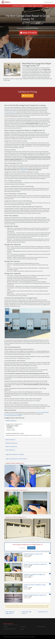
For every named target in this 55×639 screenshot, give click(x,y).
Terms (28, 636)
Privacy (24, 636)
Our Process (23, 626)
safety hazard (23, 169)
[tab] (27, 420)
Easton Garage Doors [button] (10, 449)
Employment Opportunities (9, 628)
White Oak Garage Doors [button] (11, 446)
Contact (22, 629)
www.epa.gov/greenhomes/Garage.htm (13, 415)
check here (13, 413)
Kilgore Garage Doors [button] (10, 439)
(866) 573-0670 (38, 6)
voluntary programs (8, 112)
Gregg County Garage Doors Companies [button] (14, 454)
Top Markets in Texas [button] (43, 611)
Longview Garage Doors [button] (11, 420)
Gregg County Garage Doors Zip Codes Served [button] (16, 458)
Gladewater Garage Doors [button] (11, 443)
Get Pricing (31, 548)
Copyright (32, 636)
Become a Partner (49, 2)
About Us (5, 626)
